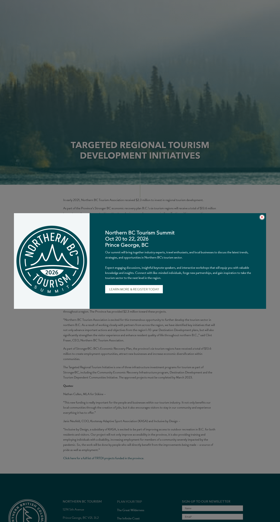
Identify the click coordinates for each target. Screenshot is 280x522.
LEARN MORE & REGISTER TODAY (134, 289)
